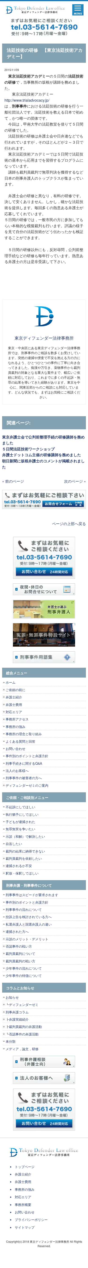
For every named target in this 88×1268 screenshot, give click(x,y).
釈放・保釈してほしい (22, 873)
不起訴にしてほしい (20, 807)
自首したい (14, 843)
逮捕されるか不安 (19, 865)
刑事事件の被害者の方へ (24, 777)
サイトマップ (24, 1227)
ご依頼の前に (15, 689)
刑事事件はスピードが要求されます (32, 894)
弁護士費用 (14, 704)
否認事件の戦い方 (19, 946)
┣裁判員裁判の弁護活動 (24, 1026)
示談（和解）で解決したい (25, 836)
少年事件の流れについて (24, 968)
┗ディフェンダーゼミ (22, 1004)
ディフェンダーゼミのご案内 (27, 785)
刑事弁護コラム (17, 1012)
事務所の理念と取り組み (24, 733)
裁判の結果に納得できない (25, 851)
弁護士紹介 (15, 697)
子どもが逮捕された (20, 821)
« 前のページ (13, 481)
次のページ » (75, 481)
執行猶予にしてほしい (22, 814)
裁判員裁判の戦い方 (20, 961)
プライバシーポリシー (31, 1219)
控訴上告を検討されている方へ (29, 916)
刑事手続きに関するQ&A (24, 763)
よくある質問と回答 (20, 741)
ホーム (10, 682)
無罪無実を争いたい (20, 829)
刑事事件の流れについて (24, 909)
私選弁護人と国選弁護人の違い (29, 924)
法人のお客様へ (17, 770)
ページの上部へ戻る (69, 523)
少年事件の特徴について (24, 975)
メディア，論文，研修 (22, 1048)
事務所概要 (23, 1204)
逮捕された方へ (17, 931)
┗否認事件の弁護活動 (22, 1034)
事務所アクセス (17, 719)
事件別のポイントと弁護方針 (27, 755)
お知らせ (12, 997)
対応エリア (14, 711)
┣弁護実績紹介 (17, 1019)
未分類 (10, 1041)
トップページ (24, 1166)
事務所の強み (15, 726)
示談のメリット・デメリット (27, 939)
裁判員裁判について (20, 953)
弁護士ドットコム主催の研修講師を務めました (41, 454)
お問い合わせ (15, 748)
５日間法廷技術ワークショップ (28, 449)
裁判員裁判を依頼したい (24, 858)
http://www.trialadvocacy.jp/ (26, 100)
